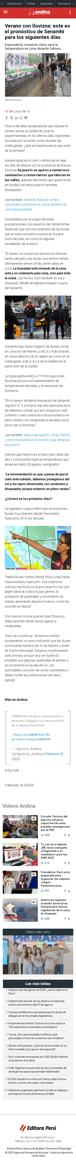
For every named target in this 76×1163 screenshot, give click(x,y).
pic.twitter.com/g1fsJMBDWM (31, 739)
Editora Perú (14, 1148)
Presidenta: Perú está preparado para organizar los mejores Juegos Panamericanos (55, 879)
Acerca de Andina (33, 1148)
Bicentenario (14, 3)
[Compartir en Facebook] (65, 835)
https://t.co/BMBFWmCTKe (32, 734)
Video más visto (38, 932)
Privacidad (65, 1148)
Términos (51, 1148)
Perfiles (31, 3)
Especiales (46, 3)
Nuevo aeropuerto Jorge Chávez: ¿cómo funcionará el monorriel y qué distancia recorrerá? (38, 440)
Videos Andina (18, 806)
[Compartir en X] (69, 835)
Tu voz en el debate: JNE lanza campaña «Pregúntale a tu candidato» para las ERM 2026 (54, 851)
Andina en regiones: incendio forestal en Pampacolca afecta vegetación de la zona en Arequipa (55, 906)
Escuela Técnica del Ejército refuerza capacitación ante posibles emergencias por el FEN (55, 823)
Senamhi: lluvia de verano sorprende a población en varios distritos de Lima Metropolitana (36, 204)
